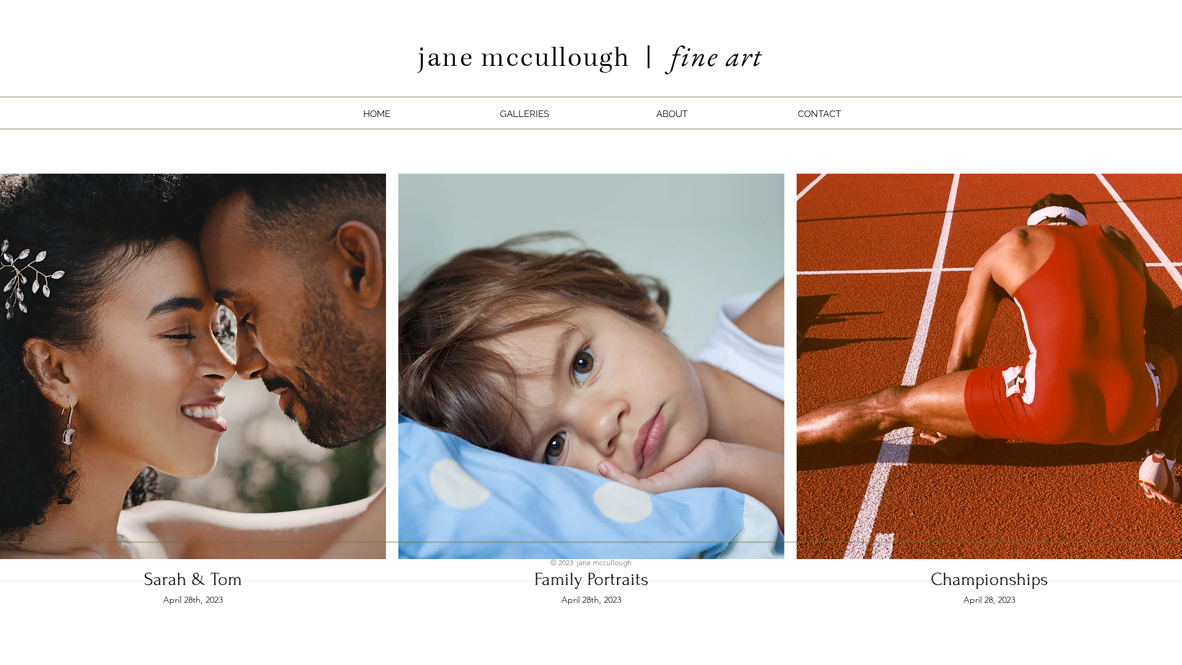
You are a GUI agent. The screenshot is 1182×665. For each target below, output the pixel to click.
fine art (716, 56)
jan (438, 58)
